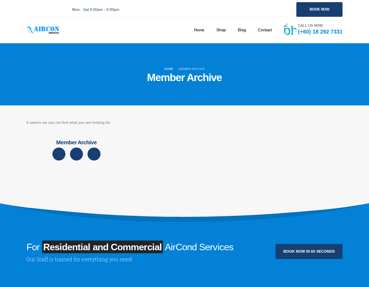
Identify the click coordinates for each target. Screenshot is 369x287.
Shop (221, 30)
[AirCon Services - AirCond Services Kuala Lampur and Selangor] (43, 30)
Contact (265, 30)
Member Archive (76, 142)
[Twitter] (42, 9)
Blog (242, 30)
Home (199, 30)
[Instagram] (54, 9)
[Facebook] (29, 9)
